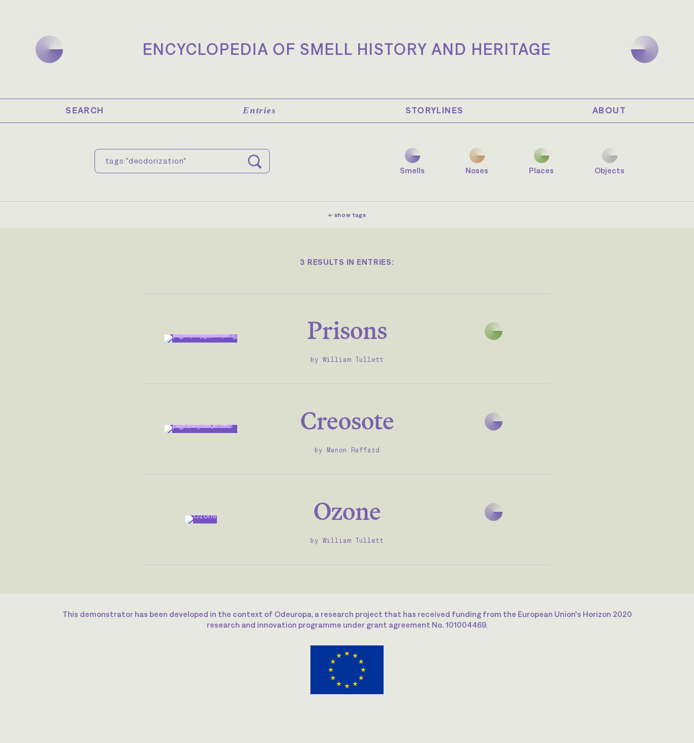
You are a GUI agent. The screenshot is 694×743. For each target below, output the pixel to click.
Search (85, 110)
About (609, 110)
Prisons (347, 330)
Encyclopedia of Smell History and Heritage (347, 49)
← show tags (347, 215)
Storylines (434, 110)
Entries (259, 110)
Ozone (347, 511)
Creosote (347, 420)
